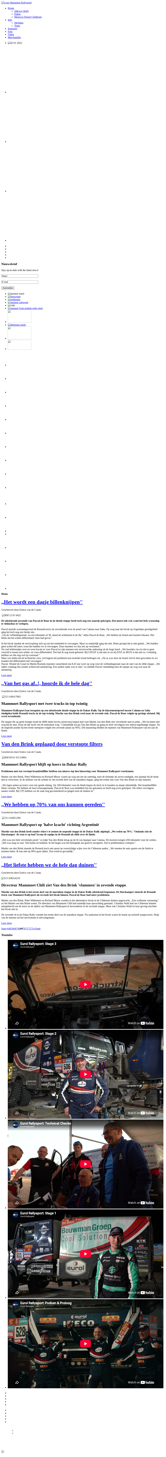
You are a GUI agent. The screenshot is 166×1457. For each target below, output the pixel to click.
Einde (38, 928)
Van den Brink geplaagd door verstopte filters (51, 744)
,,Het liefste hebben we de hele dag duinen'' (49, 865)
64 (8, 928)
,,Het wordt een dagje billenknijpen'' (42, 602)
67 (16, 928)
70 (24, 928)
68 (19, 928)
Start (3, 928)
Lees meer (6, 675)
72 (29, 928)
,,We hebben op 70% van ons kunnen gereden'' (53, 804)
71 (26, 928)
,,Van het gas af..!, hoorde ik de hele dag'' (46, 683)
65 (11, 928)
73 (32, 928)
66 (13, 928)
